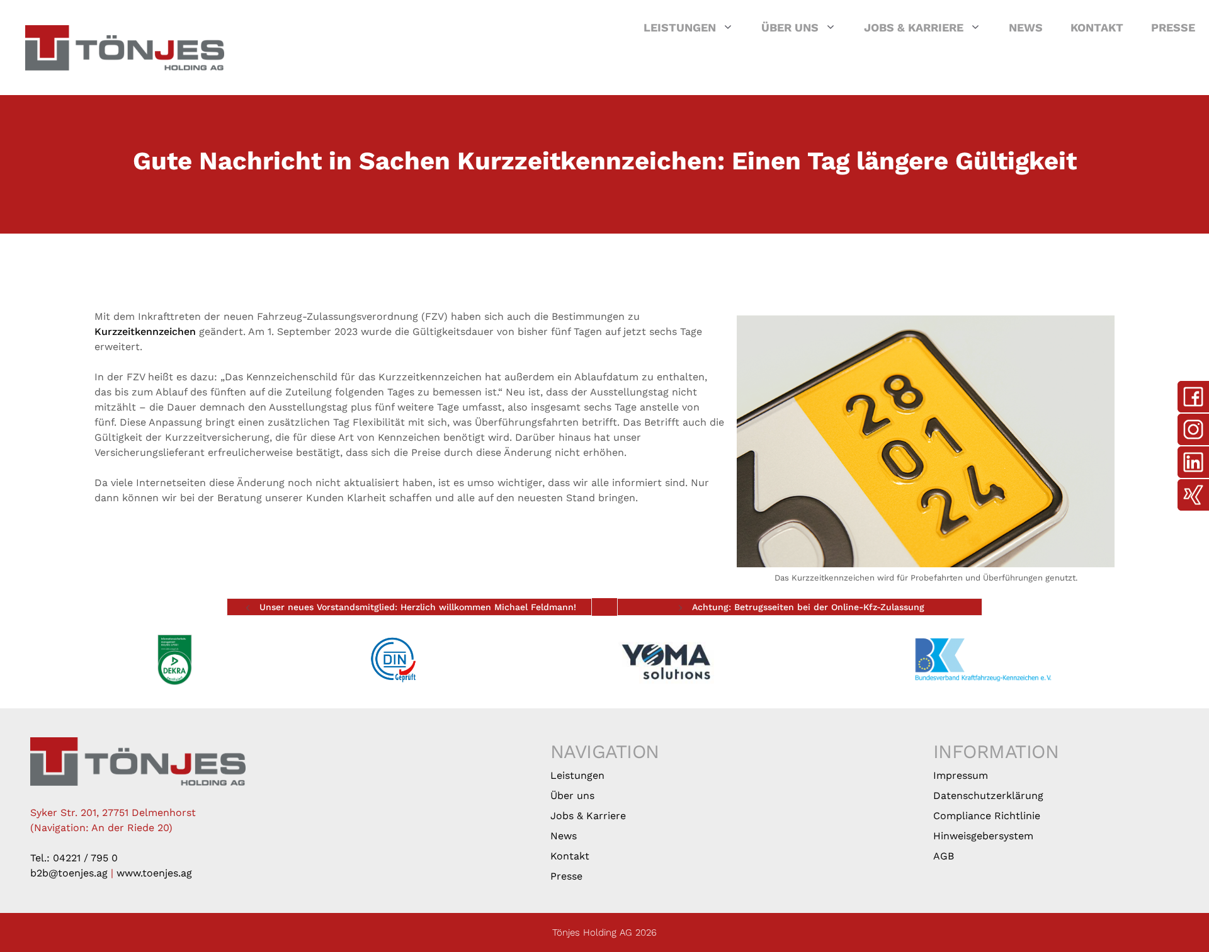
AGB (943, 856)
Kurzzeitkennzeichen (145, 331)
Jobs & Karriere (913, 27)
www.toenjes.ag (154, 873)
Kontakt (1096, 27)
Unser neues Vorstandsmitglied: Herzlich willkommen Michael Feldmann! (417, 607)
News (1026, 27)
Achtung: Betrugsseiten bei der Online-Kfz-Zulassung (808, 607)
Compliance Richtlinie (986, 816)
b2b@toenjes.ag (69, 873)
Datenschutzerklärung (988, 796)
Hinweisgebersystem (983, 836)
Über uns (790, 27)
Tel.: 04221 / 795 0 (74, 858)
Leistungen (680, 27)
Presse (1173, 27)
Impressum (960, 775)
